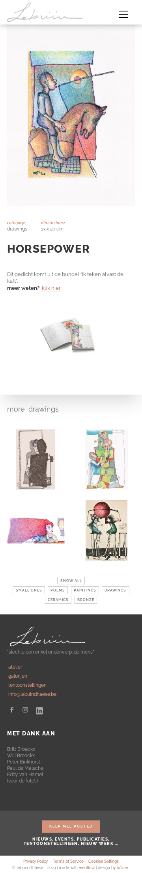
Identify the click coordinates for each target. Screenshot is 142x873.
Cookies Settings (103, 861)
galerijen (17, 676)
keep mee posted (71, 826)
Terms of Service (68, 861)
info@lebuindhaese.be (32, 694)
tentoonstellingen (27, 685)
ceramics (58, 600)
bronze (85, 600)
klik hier (51, 288)
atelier (15, 667)
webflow (87, 867)
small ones (29, 590)
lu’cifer (123, 867)
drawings (43, 409)
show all (71, 581)
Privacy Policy (35, 861)
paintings (85, 590)
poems (57, 590)
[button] (123, 12)
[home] (47, 12)
